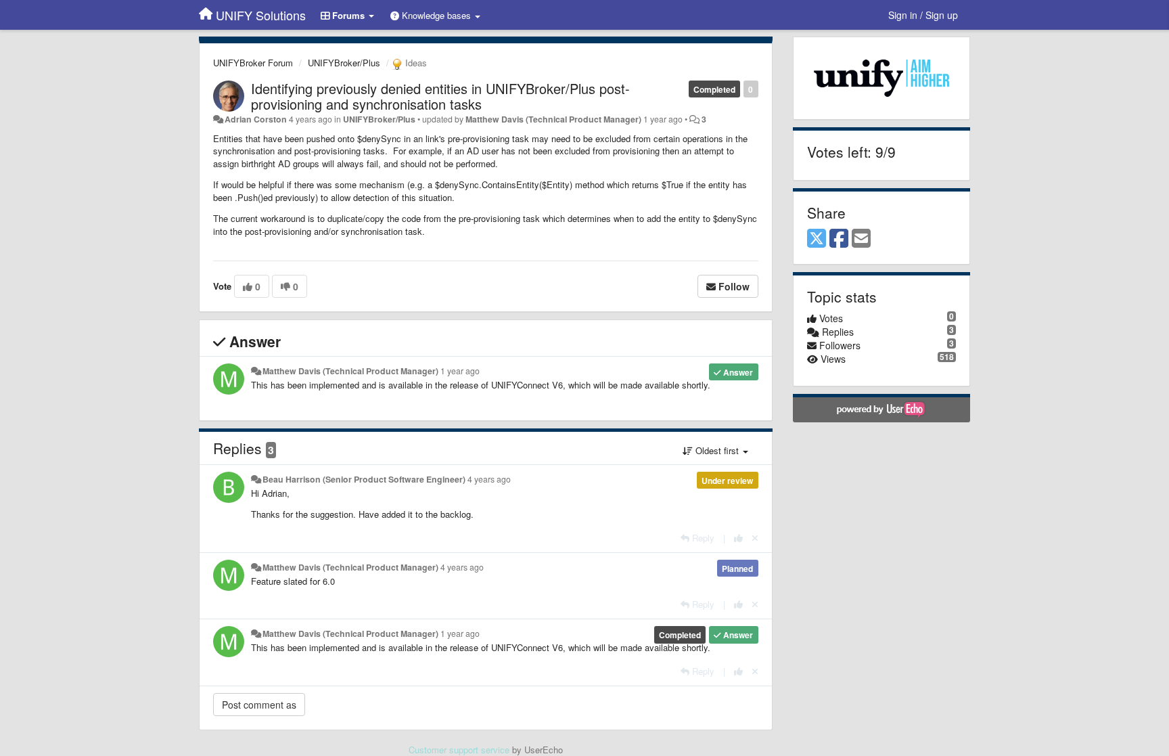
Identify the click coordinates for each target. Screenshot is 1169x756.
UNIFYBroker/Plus (344, 62)
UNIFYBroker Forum (253, 62)
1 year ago (460, 371)
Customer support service (459, 749)
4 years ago (489, 479)
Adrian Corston (256, 119)
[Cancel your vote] (755, 537)
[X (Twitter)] (816, 238)
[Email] (861, 238)
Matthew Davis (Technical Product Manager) (553, 119)
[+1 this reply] (738, 537)
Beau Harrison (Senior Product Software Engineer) (363, 479)
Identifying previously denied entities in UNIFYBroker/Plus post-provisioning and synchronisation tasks (440, 96)
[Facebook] (838, 238)
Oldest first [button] (717, 450)
